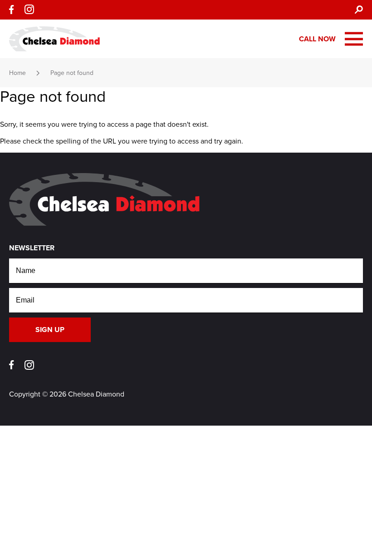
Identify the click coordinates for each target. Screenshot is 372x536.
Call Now (317, 39)
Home (17, 73)
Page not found (71, 73)
